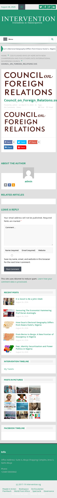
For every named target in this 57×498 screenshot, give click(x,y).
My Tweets (9, 369)
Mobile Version (37, 494)
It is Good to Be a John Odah (29, 299)
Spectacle (37, 491)
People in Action (9, 489)
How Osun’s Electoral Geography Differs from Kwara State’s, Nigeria (35, 323)
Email (51, 107)
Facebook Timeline (14, 428)
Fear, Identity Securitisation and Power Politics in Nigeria (34, 347)
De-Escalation (37, 489)
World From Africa (22, 491)
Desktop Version (20, 494)
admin (14, 105)
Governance (49, 491)
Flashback (6, 491)
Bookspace (23, 489)
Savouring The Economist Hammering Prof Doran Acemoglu (33, 311)
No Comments (9, 107)
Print (42, 107)
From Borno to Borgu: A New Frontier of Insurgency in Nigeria (35, 335)
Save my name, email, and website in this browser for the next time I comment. (27, 260)
